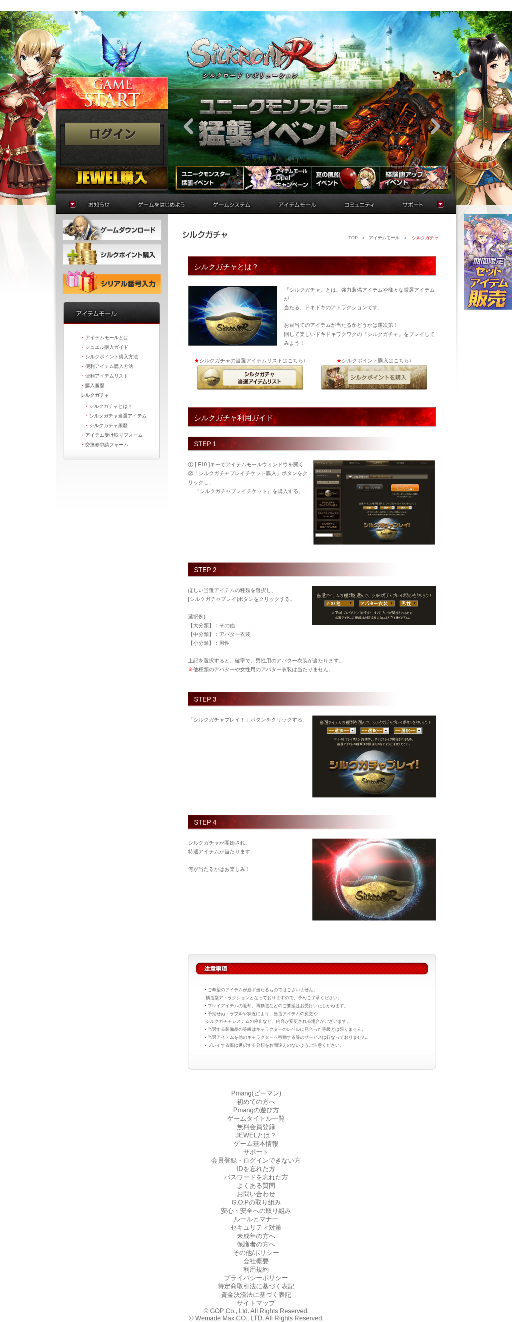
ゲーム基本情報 (256, 1143)
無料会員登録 (256, 1126)
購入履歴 (94, 385)
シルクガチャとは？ (110, 406)
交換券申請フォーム (106, 444)
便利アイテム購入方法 (109, 366)
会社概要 (256, 1261)
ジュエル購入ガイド (106, 347)
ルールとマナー (256, 1219)
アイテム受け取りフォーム (114, 435)
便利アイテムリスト (106, 376)
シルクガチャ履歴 (108, 425)
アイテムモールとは (106, 337)
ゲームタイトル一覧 (256, 1118)
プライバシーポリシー (256, 1277)
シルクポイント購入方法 (111, 357)
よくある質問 (256, 1185)
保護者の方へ (256, 1244)
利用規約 (256, 1269)
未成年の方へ (256, 1236)
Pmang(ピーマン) (256, 1093)
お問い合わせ (256, 1194)
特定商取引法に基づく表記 (256, 1286)
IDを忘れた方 (256, 1168)
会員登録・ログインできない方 (256, 1160)
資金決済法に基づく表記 (256, 1294)
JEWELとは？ (256, 1135)
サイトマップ (256, 1303)
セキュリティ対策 (256, 1227)
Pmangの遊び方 (256, 1110)
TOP (353, 237)
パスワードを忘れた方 (256, 1177)
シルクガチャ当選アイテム (118, 416)
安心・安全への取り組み (256, 1210)
